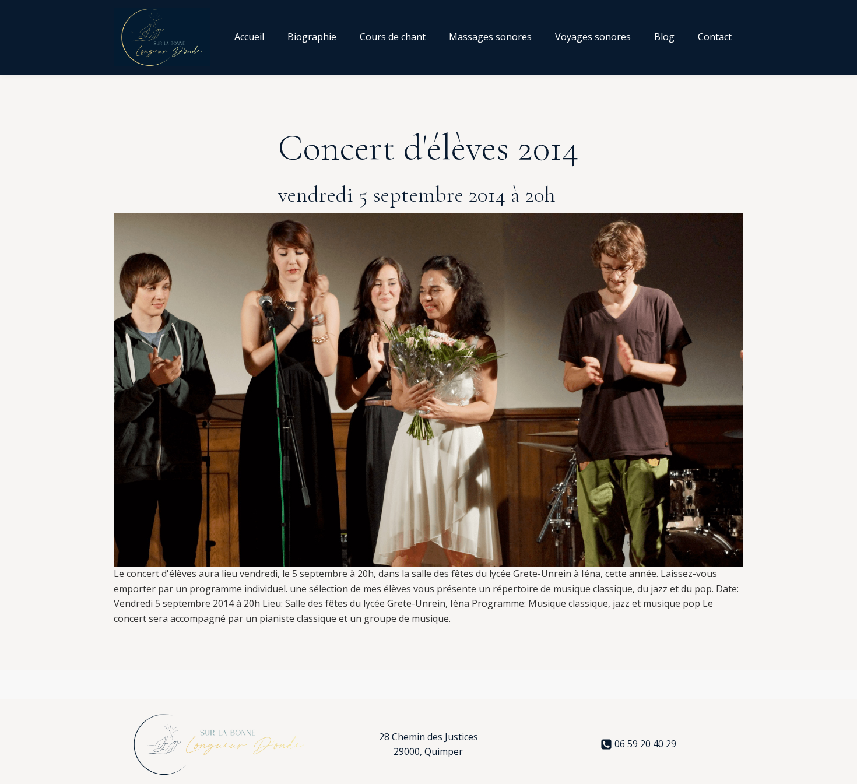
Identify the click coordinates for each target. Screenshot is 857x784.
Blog (664, 36)
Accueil (249, 36)
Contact (715, 36)
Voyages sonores (593, 36)
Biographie (311, 36)
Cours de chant (393, 36)
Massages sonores (490, 36)
